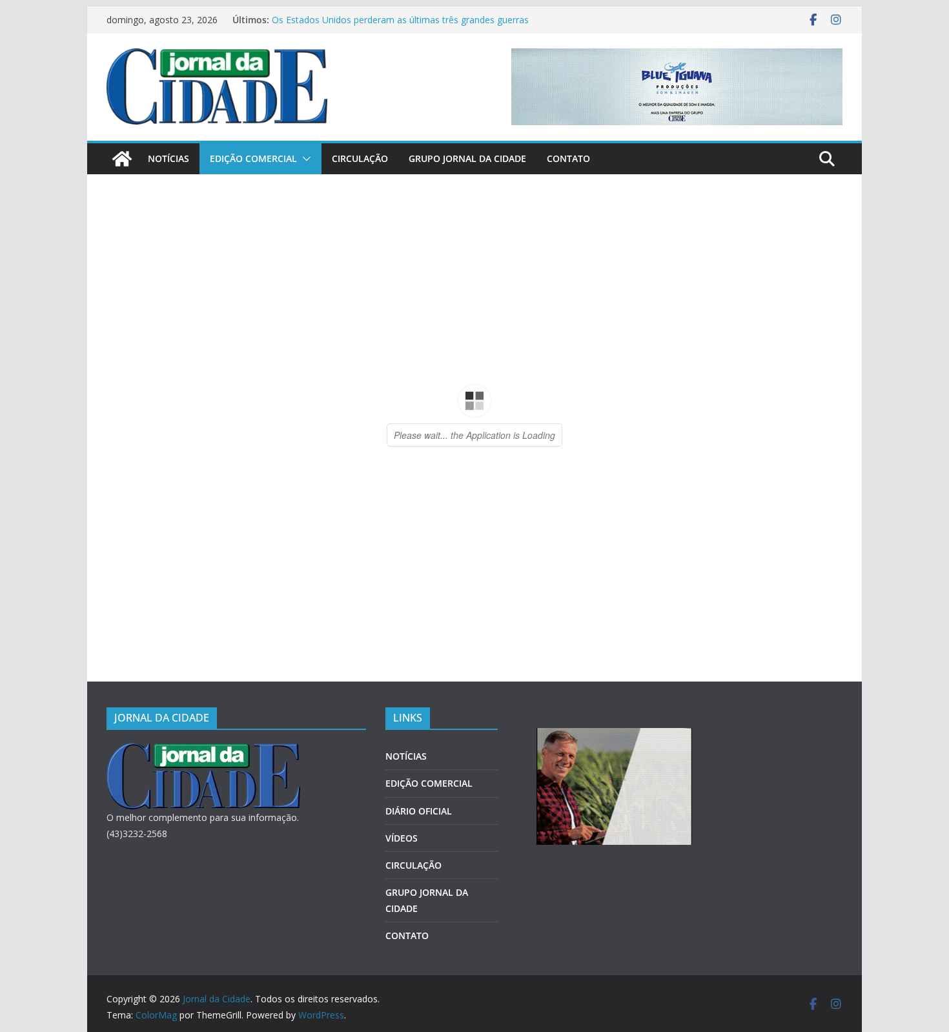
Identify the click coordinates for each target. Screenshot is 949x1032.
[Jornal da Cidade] (122, 158)
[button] (304, 159)
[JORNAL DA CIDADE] (203, 751)
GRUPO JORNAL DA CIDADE (467, 158)
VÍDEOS (401, 838)
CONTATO (568, 158)
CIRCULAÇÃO (360, 158)
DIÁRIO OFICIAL (418, 811)
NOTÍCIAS (168, 158)
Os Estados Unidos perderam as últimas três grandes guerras (400, 20)
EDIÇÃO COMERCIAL (253, 158)
